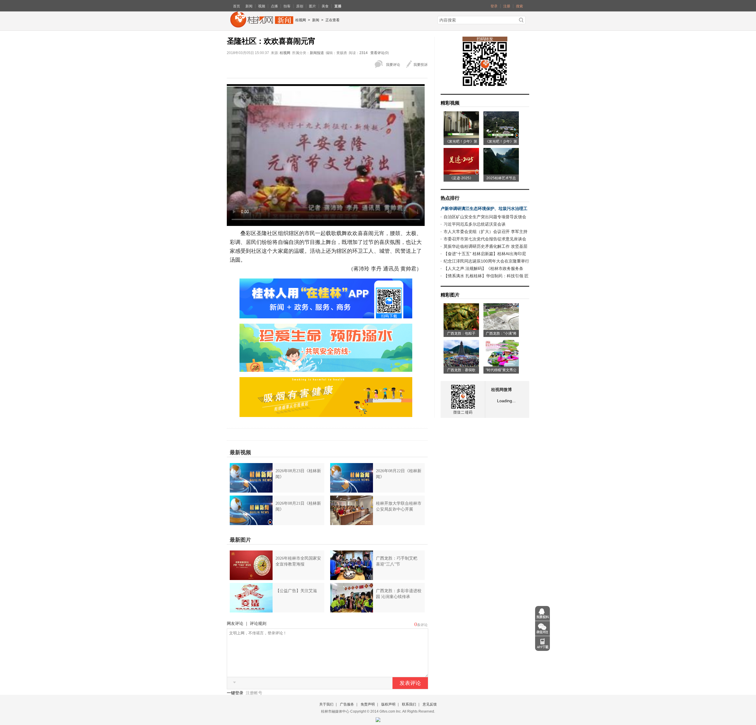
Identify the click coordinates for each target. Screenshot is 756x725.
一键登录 (236, 692)
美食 (325, 6)
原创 (299, 6)
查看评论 (377, 53)
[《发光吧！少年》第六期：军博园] (461, 135)
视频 (261, 6)
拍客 (287, 6)
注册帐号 (254, 692)
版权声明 (388, 704)
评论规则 (258, 623)
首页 (236, 6)
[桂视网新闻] (261, 25)
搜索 (519, 6)
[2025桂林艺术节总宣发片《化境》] (501, 172)
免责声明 (368, 704)
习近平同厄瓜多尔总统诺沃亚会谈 (475, 224)
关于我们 (326, 704)
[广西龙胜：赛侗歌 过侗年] (461, 364)
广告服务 (347, 704)
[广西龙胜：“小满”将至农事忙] (501, 327)
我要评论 (393, 65)
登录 (494, 6)
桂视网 (300, 20)
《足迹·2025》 (461, 178)
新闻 (248, 6)
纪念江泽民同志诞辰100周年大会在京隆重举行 (486, 261)
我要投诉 (420, 65)
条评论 (422, 625)
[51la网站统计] (378, 718)
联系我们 (409, 704)
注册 (506, 6)
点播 (274, 6)
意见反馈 (430, 704)
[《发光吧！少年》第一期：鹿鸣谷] (501, 135)
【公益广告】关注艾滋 (296, 591)
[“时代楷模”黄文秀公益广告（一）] (501, 364)
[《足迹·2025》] (461, 172)
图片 (312, 6)
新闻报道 (317, 53)
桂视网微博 (501, 389)
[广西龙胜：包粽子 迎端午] (461, 327)
